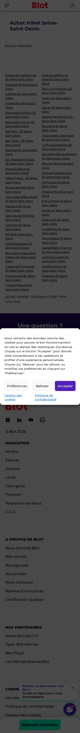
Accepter (65, 386)
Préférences (17, 386)
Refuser (42, 386)
